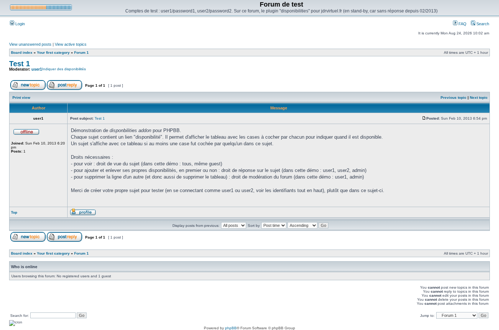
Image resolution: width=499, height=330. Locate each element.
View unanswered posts (30, 44)
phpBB (231, 328)
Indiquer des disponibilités (64, 69)
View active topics (71, 44)
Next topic (479, 97)
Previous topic (453, 97)
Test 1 (19, 64)
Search (482, 24)
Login (19, 24)
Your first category (53, 52)
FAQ (461, 24)
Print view (21, 97)
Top (14, 212)
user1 (36, 69)
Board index (22, 52)
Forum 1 (81, 52)
